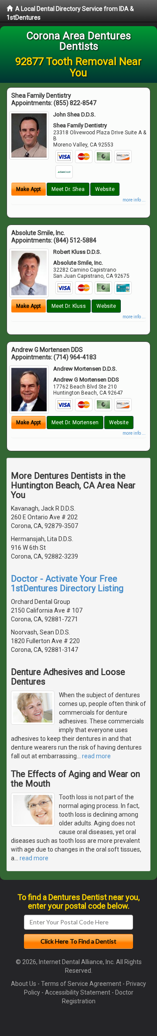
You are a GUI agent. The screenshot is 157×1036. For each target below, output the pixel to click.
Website (105, 189)
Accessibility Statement (77, 992)
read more (96, 756)
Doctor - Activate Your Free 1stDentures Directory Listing (67, 583)
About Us (23, 983)
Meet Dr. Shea (68, 189)
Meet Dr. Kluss (68, 306)
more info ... (134, 200)
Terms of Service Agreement (81, 983)
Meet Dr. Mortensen (75, 422)
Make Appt (28, 189)
